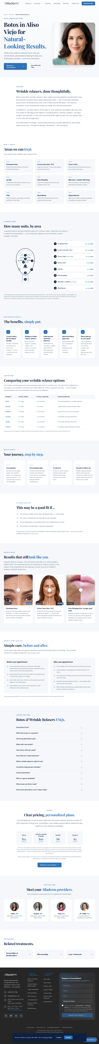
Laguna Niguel (48, 989)
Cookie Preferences (67, 1027)
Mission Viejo (48, 986)
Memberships (88, 3)
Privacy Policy (79, 1005)
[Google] (16, 1016)
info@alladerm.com (14, 996)
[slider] (18, 590)
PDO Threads (32, 996)
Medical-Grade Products (32, 1004)
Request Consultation (76, 1015)
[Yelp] (21, 1016)
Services (37, 3)
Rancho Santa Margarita (48, 997)
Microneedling (32, 993)
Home (5, 14)
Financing (57, 3)
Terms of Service (40, 1027)
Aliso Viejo (47, 979)
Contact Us (75, 3)
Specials (66, 3)
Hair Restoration (32, 1000)
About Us (28, 3)
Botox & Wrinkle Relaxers (33, 980)
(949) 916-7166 (12, 992)
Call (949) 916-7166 (36, 66)
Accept (68, 1037)
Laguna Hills (47, 993)
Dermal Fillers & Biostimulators (32, 985)
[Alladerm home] (11, 3)
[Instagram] (6, 1016)
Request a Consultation (11, 66)
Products (48, 3)
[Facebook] (11, 1016)
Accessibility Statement (53, 1027)
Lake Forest (47, 982)
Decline (58, 1037)
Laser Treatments (33, 989)
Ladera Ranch (48, 1001)
